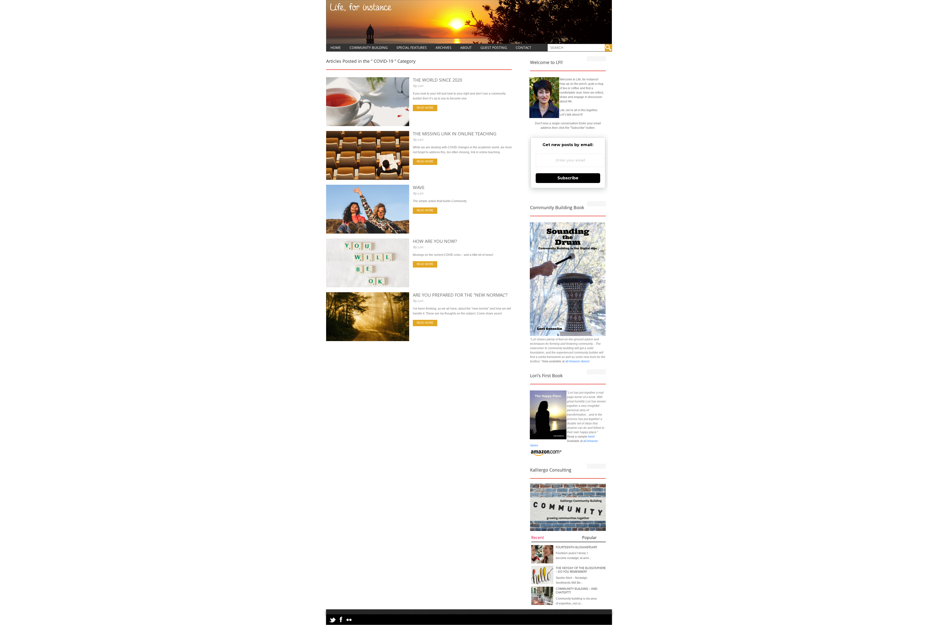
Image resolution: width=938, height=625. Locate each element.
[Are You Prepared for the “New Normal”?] (367, 340)
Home (335, 47)
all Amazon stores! (577, 361)
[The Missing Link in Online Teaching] (367, 178)
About (466, 47)
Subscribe (567, 178)
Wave (419, 187)
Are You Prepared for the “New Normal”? (460, 295)
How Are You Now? (435, 241)
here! (591, 436)
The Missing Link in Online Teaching (454, 134)
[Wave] (367, 232)
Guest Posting (493, 47)
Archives (443, 47)
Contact (523, 47)
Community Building (369, 47)
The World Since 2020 (437, 80)
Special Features (411, 47)
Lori (420, 86)
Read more (425, 108)
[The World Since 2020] (367, 125)
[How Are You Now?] (367, 286)
